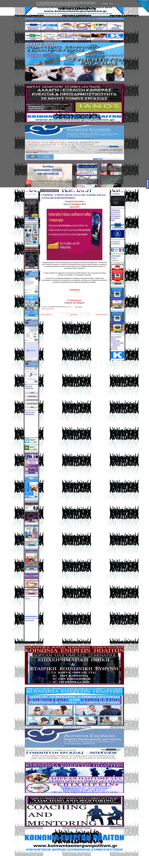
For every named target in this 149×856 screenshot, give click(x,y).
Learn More (105, 3)
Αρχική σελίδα (74, 314)
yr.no (37, 358)
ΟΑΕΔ (32, 392)
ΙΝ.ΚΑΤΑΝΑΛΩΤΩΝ (32, 400)
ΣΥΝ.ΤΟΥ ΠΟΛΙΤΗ (32, 403)
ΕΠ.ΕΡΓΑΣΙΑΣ (32, 396)
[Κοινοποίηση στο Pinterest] (81, 307)
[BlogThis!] (77, 307)
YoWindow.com (29, 358)
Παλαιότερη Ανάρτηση (102, 314)
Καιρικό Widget (32, 350)
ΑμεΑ (32, 407)
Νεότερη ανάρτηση (46, 314)
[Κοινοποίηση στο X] (78, 307)
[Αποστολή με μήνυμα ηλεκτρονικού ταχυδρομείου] (75, 307)
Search (115, 203)
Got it (111, 3)
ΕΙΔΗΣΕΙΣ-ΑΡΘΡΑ (50, 308)
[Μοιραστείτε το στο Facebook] (80, 307)
